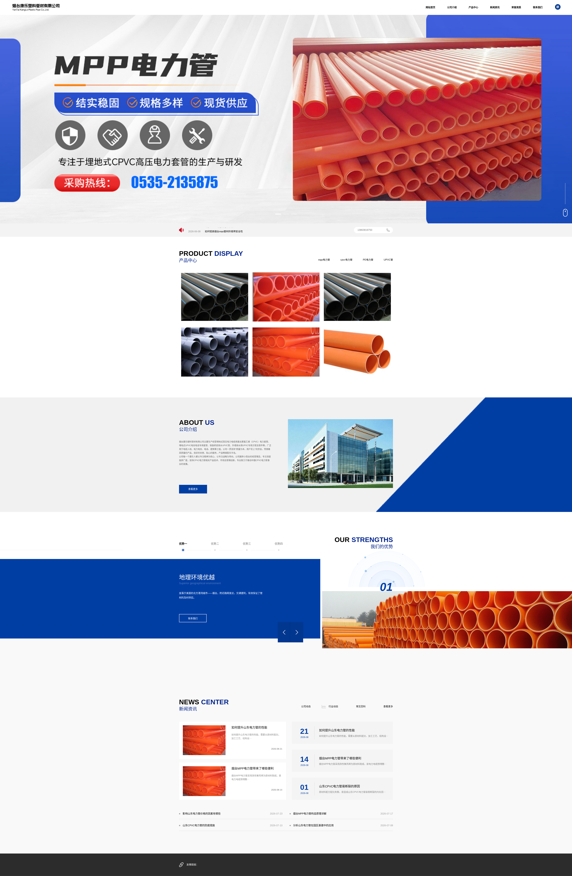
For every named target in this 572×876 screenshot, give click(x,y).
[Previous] (284, 632)
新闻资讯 (495, 7)
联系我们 (538, 7)
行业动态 (333, 706)
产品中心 (473, 7)
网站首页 (430, 7)
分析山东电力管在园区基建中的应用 (313, 825)
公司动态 (306, 706)
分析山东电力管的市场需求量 (220, 231)
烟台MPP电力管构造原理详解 (309, 813)
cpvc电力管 (346, 259)
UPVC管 (388, 259)
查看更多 (193, 489)
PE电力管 (368, 259)
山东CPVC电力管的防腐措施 (199, 825)
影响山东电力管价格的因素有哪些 (202, 813)
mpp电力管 (324, 259)
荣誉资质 (516, 7)
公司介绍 (452, 7)
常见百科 (361, 706)
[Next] (296, 632)
